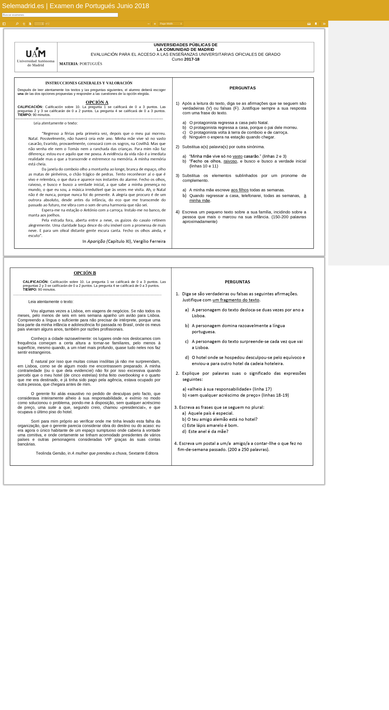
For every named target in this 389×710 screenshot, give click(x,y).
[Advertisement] (358, 81)
